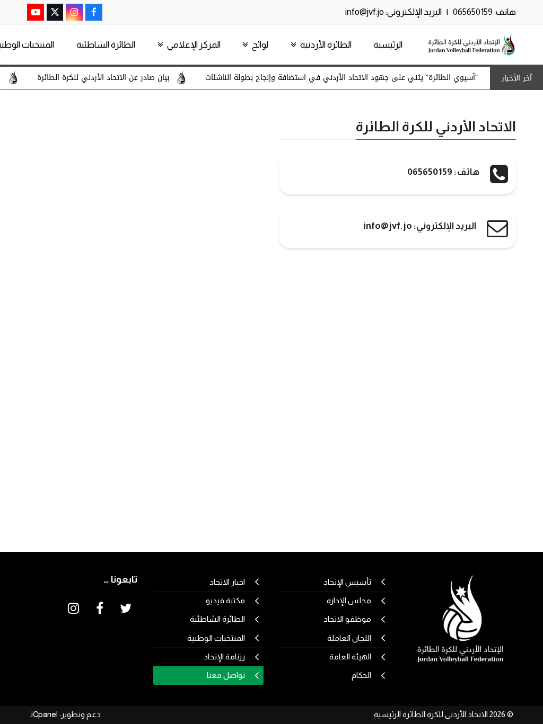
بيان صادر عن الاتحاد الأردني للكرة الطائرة (111, 77)
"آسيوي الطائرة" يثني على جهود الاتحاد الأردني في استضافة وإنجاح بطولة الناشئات (349, 77)
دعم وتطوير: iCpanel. (65, 714)
